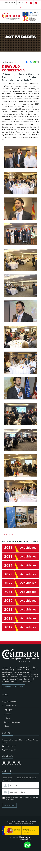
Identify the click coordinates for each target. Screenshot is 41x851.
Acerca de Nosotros (14, 687)
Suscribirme (10, 805)
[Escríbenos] (27, 845)
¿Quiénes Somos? (10, 702)
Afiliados (6, 726)
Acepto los (22, 799)
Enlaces (20, 3)
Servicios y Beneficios (11, 722)
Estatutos (7, 714)
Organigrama (8, 710)
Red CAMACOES (9, 3)
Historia (6, 718)
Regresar (9, 534)
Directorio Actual (9, 706)
